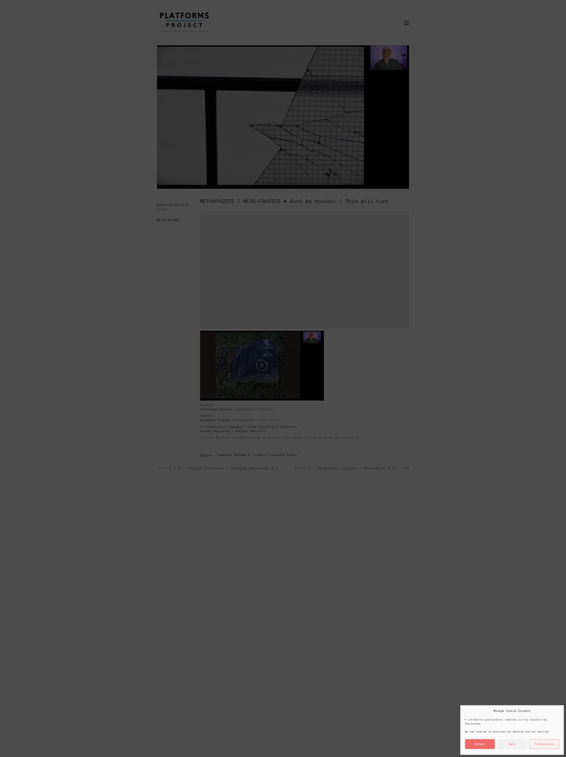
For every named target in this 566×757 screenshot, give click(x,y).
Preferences (544, 744)
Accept (480, 744)
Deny (512, 744)
